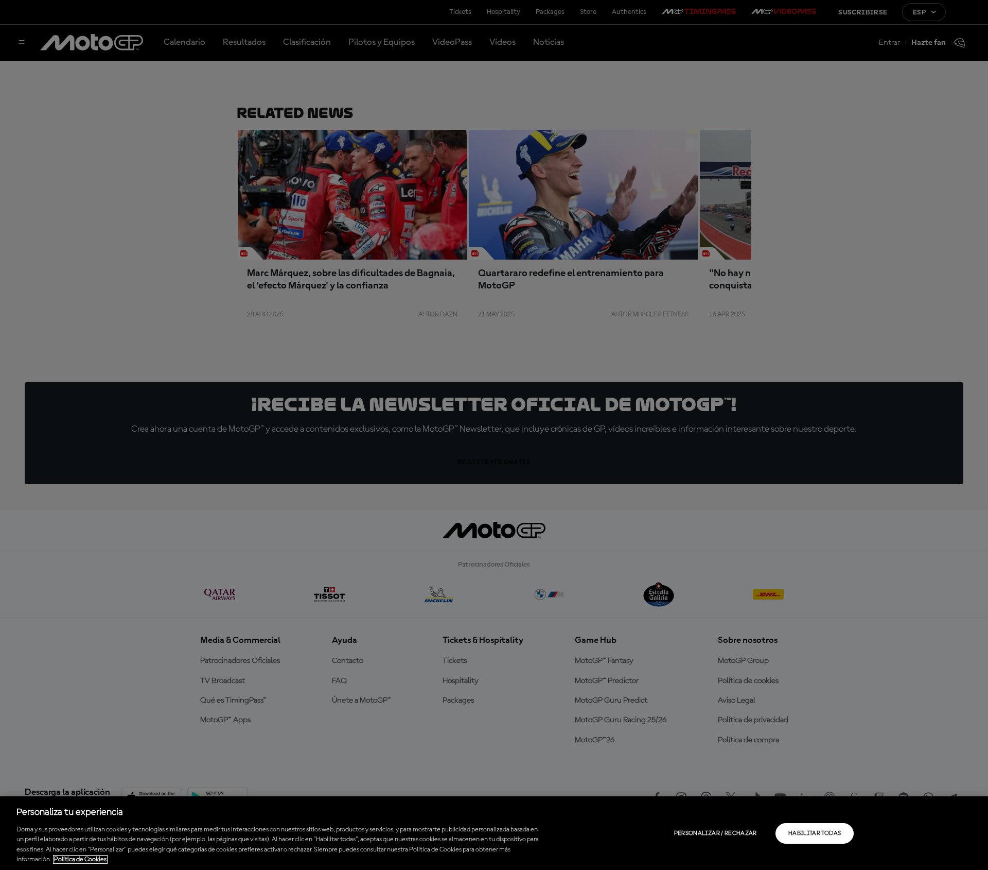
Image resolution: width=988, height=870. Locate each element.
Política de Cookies (80, 859)
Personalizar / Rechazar (715, 833)
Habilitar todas (814, 833)
